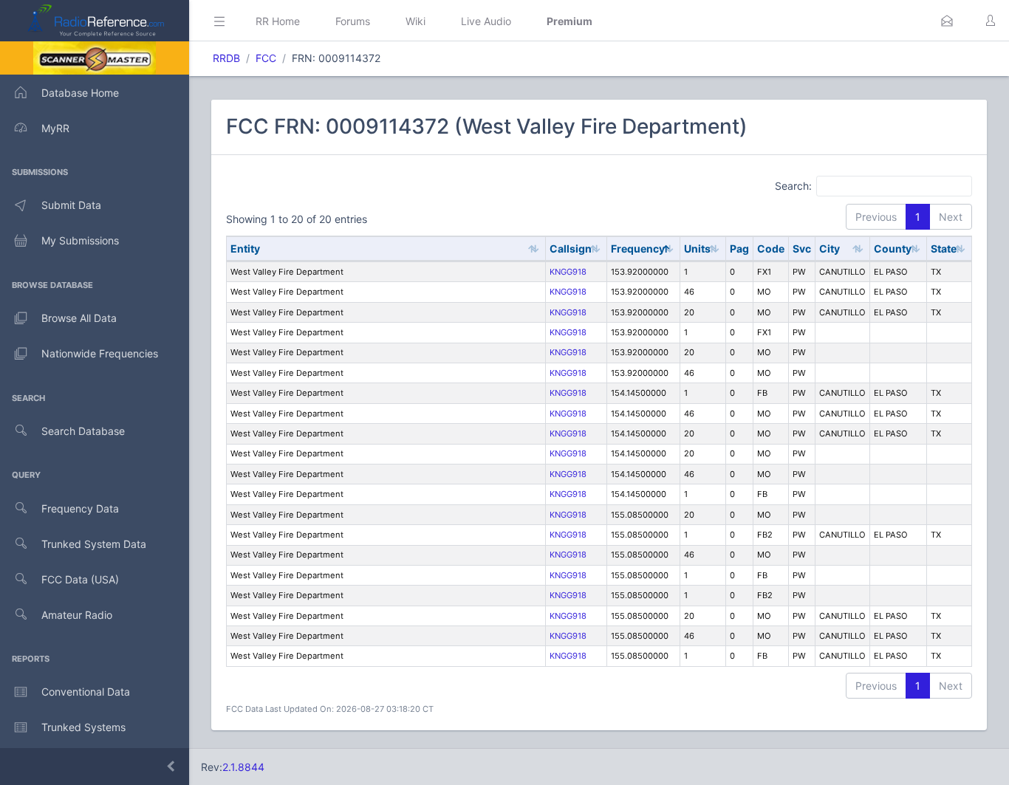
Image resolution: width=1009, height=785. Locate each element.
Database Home (80, 92)
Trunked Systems (83, 727)
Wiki (415, 21)
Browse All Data (79, 318)
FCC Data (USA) (80, 579)
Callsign (571, 248)
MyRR (55, 128)
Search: (793, 185)
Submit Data (71, 205)
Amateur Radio (76, 615)
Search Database (83, 431)
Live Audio (486, 21)
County (892, 248)
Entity (245, 248)
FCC (266, 58)
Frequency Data (80, 508)
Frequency (638, 248)
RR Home (278, 21)
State (944, 248)
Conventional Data (85, 691)
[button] (947, 21)
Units (697, 248)
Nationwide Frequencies (99, 353)
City (829, 248)
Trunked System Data (93, 544)
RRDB (226, 58)
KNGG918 (568, 272)
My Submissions (80, 240)
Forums (352, 21)
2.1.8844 (243, 767)
